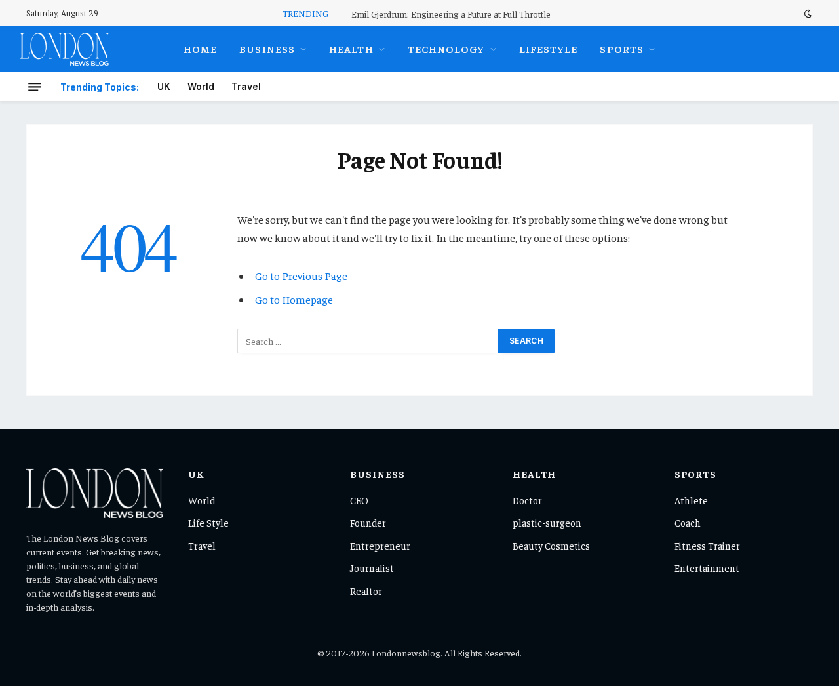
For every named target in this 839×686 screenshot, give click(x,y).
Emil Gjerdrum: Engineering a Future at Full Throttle (451, 14)
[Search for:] (368, 341)
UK (163, 86)
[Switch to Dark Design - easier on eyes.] (807, 13)
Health (351, 48)
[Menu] (34, 86)
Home (200, 48)
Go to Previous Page (301, 276)
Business (267, 48)
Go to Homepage (294, 299)
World (200, 86)
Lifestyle (548, 48)
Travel (246, 86)
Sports (622, 48)
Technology (446, 48)
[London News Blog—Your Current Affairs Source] (64, 49)
